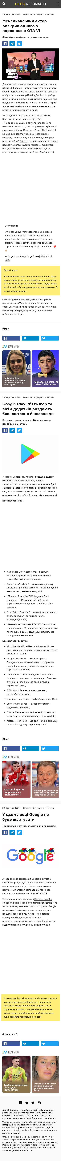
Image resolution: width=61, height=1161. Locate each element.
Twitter (23, 141)
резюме (39, 126)
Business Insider (43, 899)
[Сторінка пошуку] (3, 3)
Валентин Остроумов (33, 14)
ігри (6, 328)
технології (10, 1034)
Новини (50, 14)
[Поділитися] (5, 43)
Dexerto (31, 115)
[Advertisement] (30, 188)
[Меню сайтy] (57, 4)
